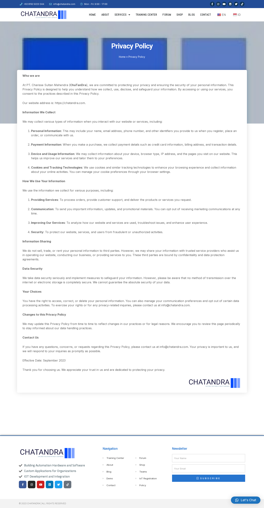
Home (92, 14)
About (105, 14)
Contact (205, 14)
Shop (180, 14)
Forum (167, 14)
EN (224, 14)
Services (121, 14)
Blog (191, 14)
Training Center (146, 14)
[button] (245, 500)
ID (239, 14)
